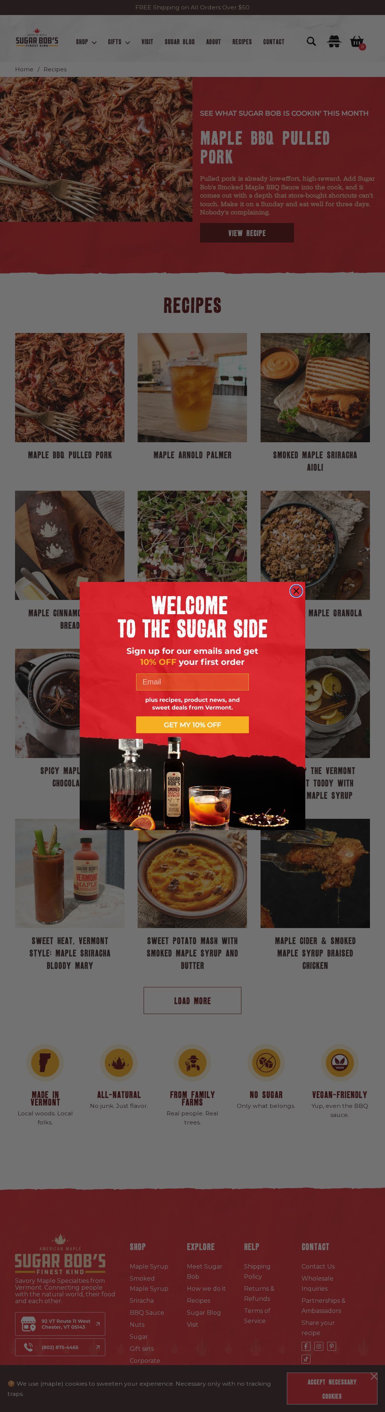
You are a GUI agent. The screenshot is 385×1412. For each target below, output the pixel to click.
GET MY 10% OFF (192, 725)
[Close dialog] (296, 591)
